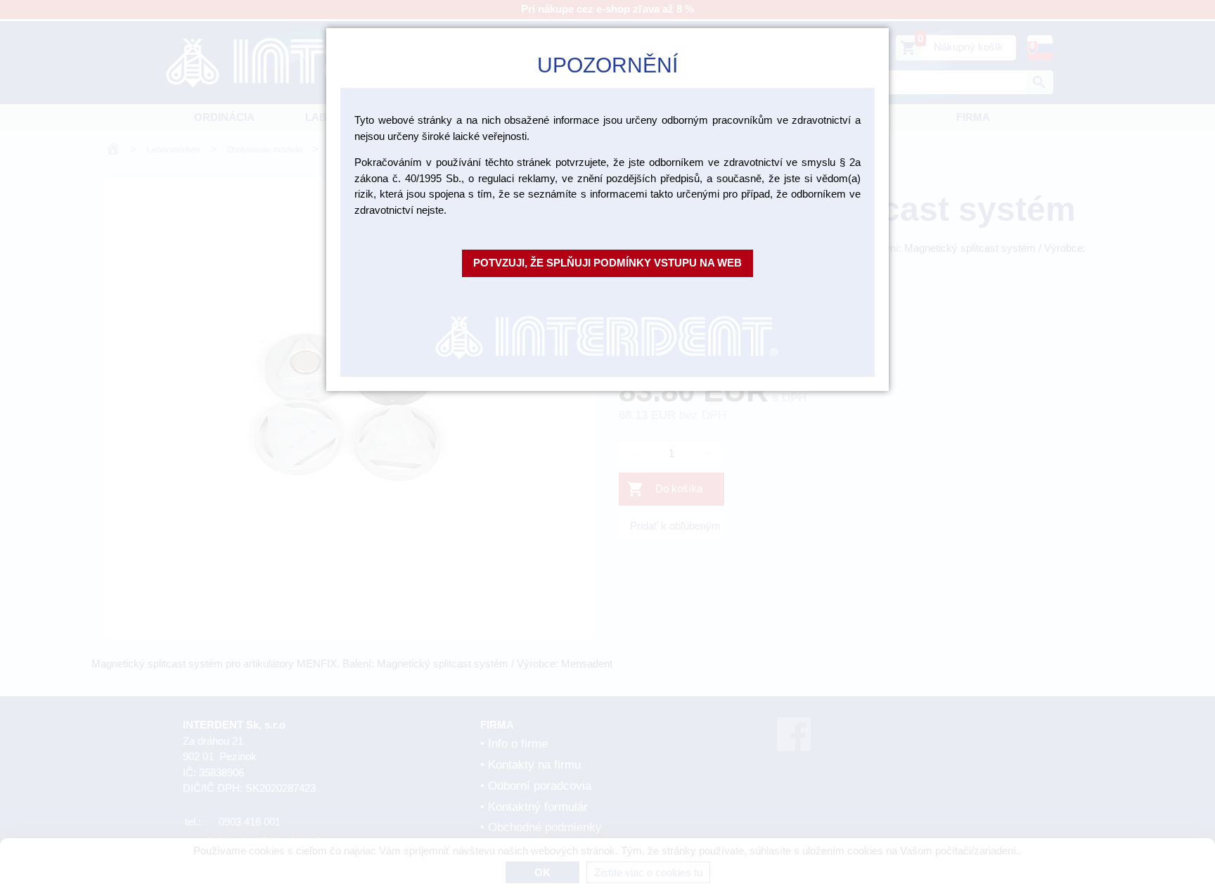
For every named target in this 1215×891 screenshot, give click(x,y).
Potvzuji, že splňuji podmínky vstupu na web (607, 263)
